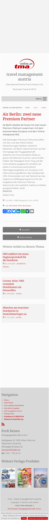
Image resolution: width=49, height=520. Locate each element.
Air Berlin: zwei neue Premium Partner (22, 116)
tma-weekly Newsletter (14, 405)
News (6, 400)
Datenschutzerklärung (38, 518)
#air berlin (13, 206)
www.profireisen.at (11, 450)
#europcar (27, 206)
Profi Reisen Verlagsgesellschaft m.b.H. (24, 509)
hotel (19, 294)
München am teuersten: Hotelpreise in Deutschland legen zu (16, 310)
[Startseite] (24, 64)
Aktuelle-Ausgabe (11, 408)
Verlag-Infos (9, 414)
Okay (24, 518)
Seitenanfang (25, 237)
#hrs (20, 206)
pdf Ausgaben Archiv (13, 411)
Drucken (25, 230)
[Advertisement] (24, 24)
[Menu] (44, 98)
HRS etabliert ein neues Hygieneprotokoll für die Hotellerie (16, 257)
